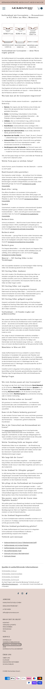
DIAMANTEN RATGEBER (11, 662)
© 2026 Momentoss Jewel (11, 671)
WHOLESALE (7, 629)
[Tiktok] (26, 593)
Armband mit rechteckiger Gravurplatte (21, 242)
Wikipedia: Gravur (9, 571)
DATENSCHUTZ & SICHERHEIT (13, 649)
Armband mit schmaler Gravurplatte (22, 229)
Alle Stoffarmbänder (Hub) (12, 550)
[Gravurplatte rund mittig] (20, 35)
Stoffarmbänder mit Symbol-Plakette (16, 545)
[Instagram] (22, 593)
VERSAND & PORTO (9, 625)
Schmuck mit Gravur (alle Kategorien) (16, 553)
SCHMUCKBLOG (8, 664)
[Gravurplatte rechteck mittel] (20, 47)
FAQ (4, 631)
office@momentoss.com (10, 584)
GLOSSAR (6, 660)
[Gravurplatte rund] (8, 35)
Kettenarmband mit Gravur (13, 430)
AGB (4, 647)
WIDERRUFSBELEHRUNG (11, 642)
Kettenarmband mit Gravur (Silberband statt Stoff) (20, 542)
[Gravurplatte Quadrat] (33, 35)
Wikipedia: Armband (10, 577)
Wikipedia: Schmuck (10, 580)
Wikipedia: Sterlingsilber (12, 574)
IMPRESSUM (7, 640)
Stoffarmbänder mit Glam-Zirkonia (15, 548)
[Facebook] (18, 593)
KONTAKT (6, 622)
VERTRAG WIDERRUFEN (12, 644)
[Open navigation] (4, 8)
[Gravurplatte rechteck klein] (8, 47)
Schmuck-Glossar (10, 556)
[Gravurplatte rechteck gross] (33, 47)
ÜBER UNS (6, 658)
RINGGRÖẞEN (7, 627)
